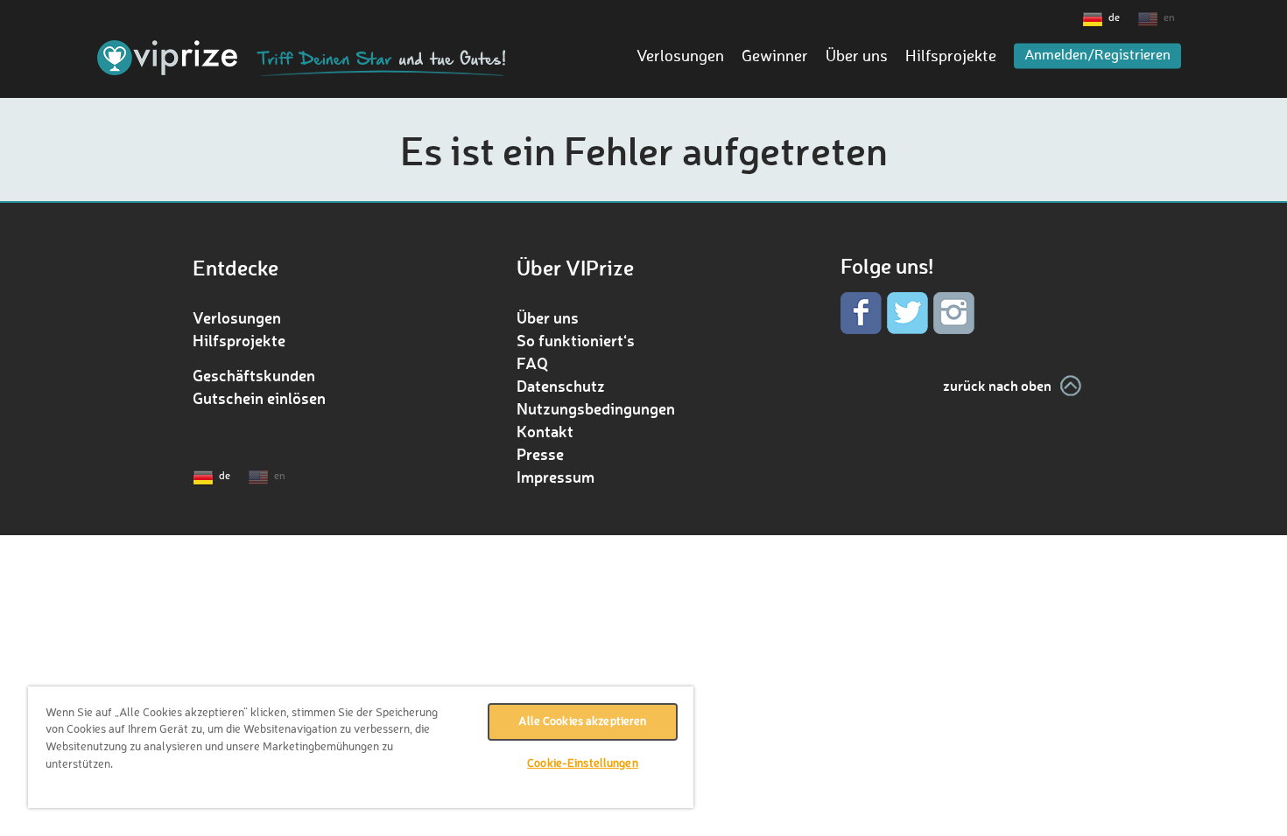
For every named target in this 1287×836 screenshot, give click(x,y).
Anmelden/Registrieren (1097, 56)
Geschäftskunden (254, 375)
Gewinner (775, 57)
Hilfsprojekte (950, 57)
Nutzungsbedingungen (596, 408)
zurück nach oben (997, 385)
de (1114, 18)
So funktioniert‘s (576, 340)
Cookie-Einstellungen (582, 764)
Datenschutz (561, 385)
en (1169, 18)
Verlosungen (680, 57)
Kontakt (545, 431)
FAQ (532, 362)
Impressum (555, 476)
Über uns (857, 57)
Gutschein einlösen (259, 397)
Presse (540, 453)
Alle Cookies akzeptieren (582, 722)
